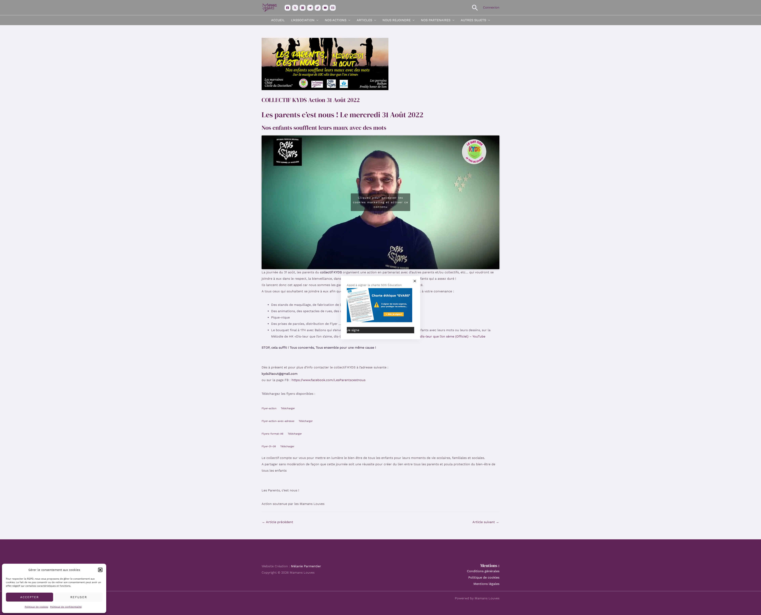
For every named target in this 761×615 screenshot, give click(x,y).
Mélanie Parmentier (306, 566)
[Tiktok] (318, 8)
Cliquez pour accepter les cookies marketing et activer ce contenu (380, 202)
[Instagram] (303, 8)
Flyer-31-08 (269, 446)
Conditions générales (483, 571)
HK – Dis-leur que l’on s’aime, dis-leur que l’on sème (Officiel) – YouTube (429, 336)
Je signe (353, 330)
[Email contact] (333, 8)
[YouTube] (325, 8)
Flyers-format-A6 (272, 433)
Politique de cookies (36, 606)
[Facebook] (288, 8)
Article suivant (485, 522)
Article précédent (277, 522)
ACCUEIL (278, 20)
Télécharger (288, 408)
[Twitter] (295, 8)
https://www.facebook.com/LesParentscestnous (328, 380)
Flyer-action (269, 408)
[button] (100, 570)
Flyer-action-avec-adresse (278, 421)
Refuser (78, 597)
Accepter (29, 597)
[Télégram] (310, 8)
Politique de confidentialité (66, 606)
